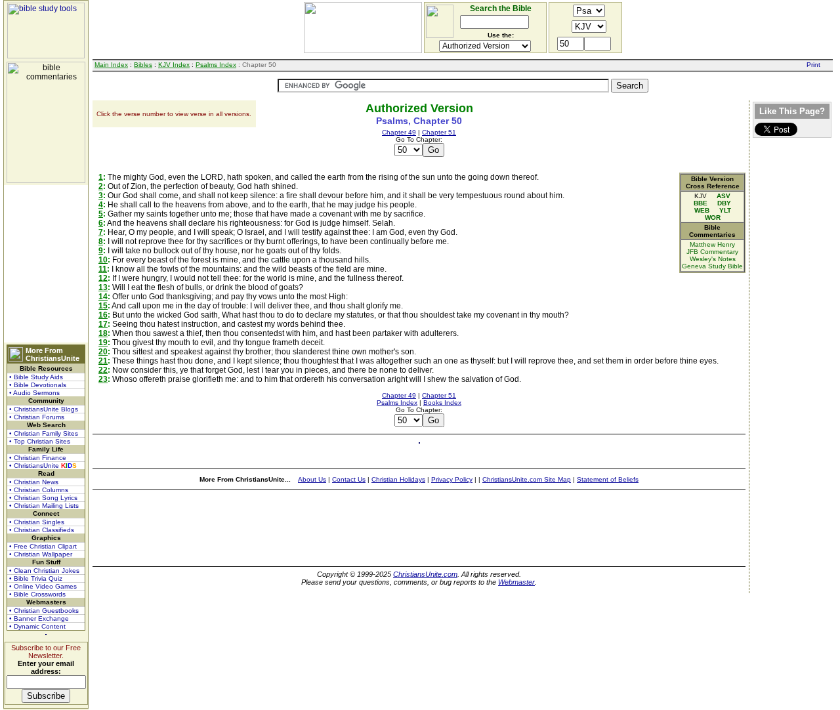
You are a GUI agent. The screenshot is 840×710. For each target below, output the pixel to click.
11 (102, 269)
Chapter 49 (399, 132)
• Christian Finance (37, 457)
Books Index (442, 402)
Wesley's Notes (713, 258)
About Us (312, 479)
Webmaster (516, 582)
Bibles (143, 64)
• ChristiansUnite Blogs (43, 409)
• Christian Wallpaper (40, 554)
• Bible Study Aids (36, 377)
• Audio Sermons (34, 392)
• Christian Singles (36, 522)
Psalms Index (216, 64)
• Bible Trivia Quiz (35, 578)
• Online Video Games (43, 586)
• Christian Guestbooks (44, 610)
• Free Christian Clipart (43, 546)
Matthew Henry (712, 244)
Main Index (111, 64)
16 (103, 315)
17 (103, 324)
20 (103, 351)
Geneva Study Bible (712, 266)
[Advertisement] (46, 264)
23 (103, 379)
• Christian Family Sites (43, 433)
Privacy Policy (451, 479)
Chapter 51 (439, 132)
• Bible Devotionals (37, 384)
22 (103, 370)
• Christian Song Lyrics (43, 497)
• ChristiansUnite (43, 465)
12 (103, 278)
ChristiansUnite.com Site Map (526, 479)
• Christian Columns (38, 489)
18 (103, 333)
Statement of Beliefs (608, 479)
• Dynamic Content (37, 626)
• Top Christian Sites (39, 441)
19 (103, 342)
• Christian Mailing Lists (44, 505)
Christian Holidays (398, 479)
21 (103, 360)
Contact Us (349, 479)
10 (103, 259)
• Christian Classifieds (41, 529)
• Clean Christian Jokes (44, 570)
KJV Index (174, 64)
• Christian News (33, 482)
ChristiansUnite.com (425, 574)
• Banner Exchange (39, 618)
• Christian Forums (36, 417)
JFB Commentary (712, 251)
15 (103, 305)
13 (103, 287)
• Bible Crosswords (37, 594)
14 (103, 296)
